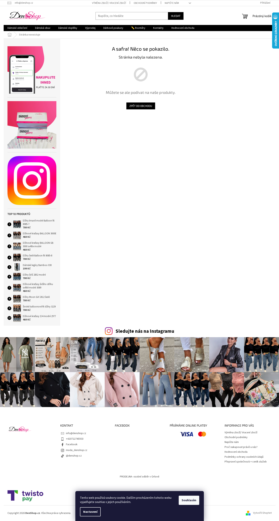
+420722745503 (74, 439)
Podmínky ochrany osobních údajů (244, 457)
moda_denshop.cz (76, 450)
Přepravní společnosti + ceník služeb (246, 462)
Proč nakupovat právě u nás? (241, 447)
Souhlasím (189, 500)
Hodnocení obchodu (236, 452)
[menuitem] (17, 28)
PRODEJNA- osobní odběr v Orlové (139, 477)
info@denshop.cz (76, 433)
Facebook (71, 444)
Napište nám (172, 3)
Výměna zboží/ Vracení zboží (109, 3)
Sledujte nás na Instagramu (144, 331)
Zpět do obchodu (140, 105)
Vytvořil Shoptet (262, 513)
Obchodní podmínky (145, 3)
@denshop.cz (74, 456)
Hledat (175, 15)
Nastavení (90, 512)
